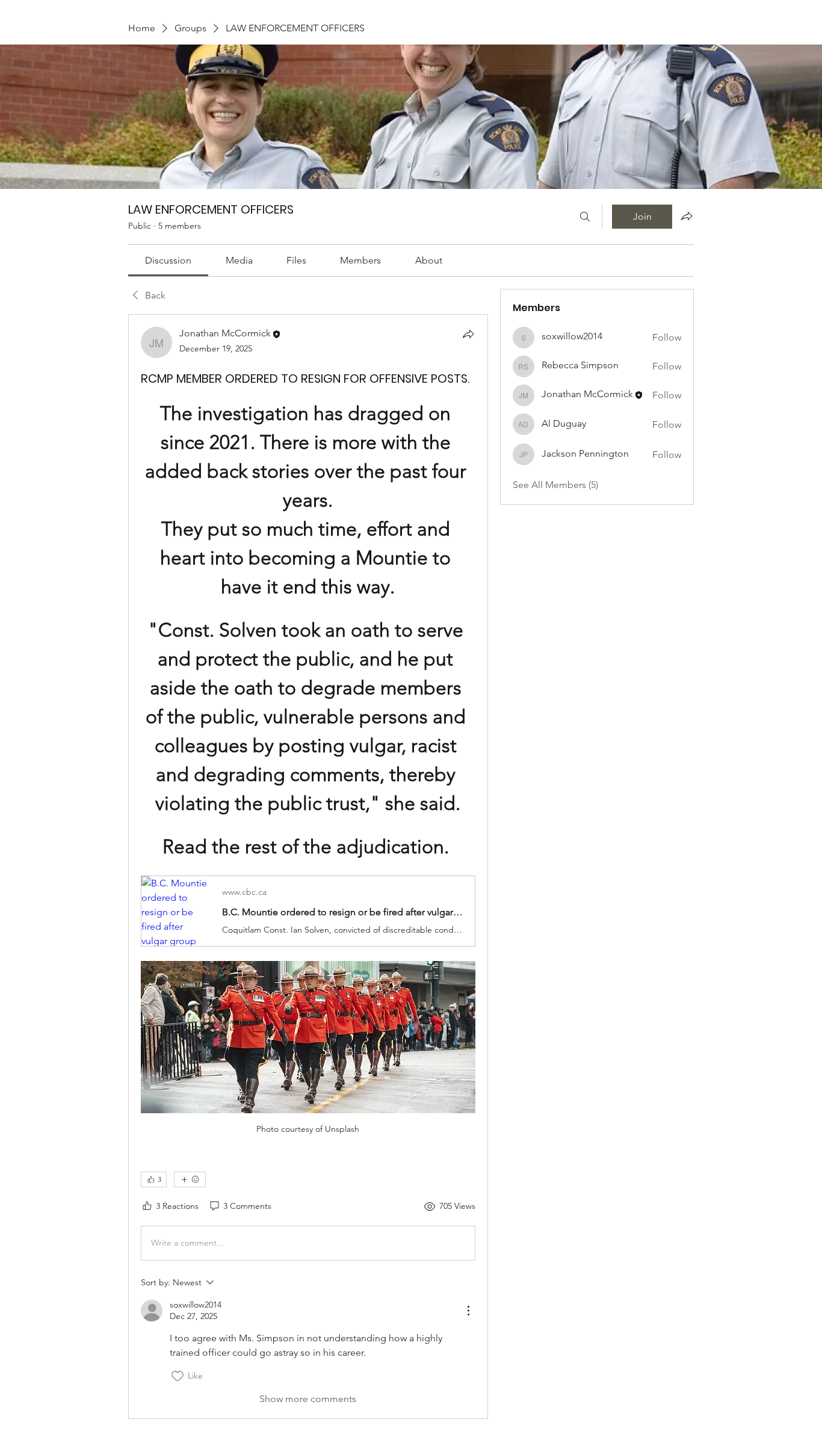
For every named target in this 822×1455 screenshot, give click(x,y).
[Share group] (686, 216)
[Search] (585, 217)
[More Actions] (468, 1310)
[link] (168, 260)
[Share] (468, 334)
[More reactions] (190, 1179)
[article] (308, 866)
